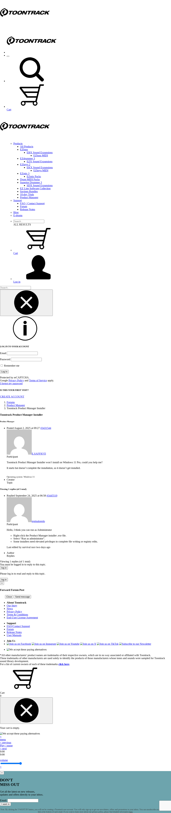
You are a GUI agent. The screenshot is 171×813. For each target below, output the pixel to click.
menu (3, 739)
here (131, 812)
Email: (3, 800)
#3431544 (45, 428)
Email (3, 353)
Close (9, 597)
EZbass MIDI (40, 155)
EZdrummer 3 (27, 158)
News (10, 608)
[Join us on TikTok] (108, 643)
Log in (16, 281)
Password (5, 359)
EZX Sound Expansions (39, 161)
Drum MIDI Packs (30, 179)
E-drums (17, 215)
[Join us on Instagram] (44, 643)
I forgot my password (11, 383)
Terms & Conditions (17, 614)
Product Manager (29, 197)
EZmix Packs (34, 176)
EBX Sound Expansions (40, 152)
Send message (22, 597)
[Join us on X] (88, 643)
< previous (5, 742)
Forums (11, 402)
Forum (23, 206)
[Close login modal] (26, 303)
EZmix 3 (24, 173)
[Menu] (8, 56)
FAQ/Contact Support (18, 626)
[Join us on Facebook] (19, 643)
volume (4, 760)
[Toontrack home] (25, 24)
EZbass (24, 149)
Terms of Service (38, 380)
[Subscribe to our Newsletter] (135, 643)
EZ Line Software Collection (35, 188)
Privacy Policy (16, 380)
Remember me (11, 365)
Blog (16, 212)
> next (3, 748)
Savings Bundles (29, 191)
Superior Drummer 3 (31, 182)
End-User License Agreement (22, 617)
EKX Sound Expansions (40, 167)
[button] (32, 81)
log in (4, 568)
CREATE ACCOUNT (12, 396)
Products (18, 143)
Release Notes (27, 209)
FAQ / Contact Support (32, 203)
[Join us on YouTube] (68, 643)
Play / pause (6, 745)
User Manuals (14, 635)
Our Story (12, 605)
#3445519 (52, 495)
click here (63, 664)
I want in (5, 804)
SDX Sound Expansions (40, 185)
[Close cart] (26, 710)
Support (17, 200)
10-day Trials (27, 194)
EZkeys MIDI (40, 170)
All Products (26, 146)
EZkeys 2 (25, 164)
